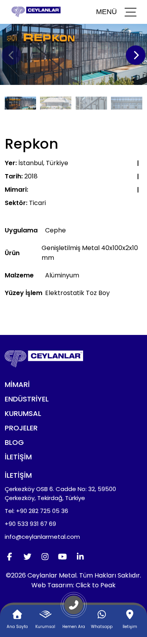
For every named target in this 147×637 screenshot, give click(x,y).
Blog (14, 442)
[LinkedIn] (80, 556)
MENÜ (106, 12)
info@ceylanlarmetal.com (42, 537)
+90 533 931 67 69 (30, 524)
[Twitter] (27, 556)
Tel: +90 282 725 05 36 (36, 511)
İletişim (18, 457)
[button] (135, 55)
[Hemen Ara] (74, 608)
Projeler (21, 428)
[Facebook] (10, 556)
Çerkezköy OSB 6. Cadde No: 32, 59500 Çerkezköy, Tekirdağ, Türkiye (60, 493)
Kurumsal (23, 413)
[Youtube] (62, 556)
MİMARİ (17, 384)
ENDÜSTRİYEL (27, 399)
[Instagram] (45, 556)
